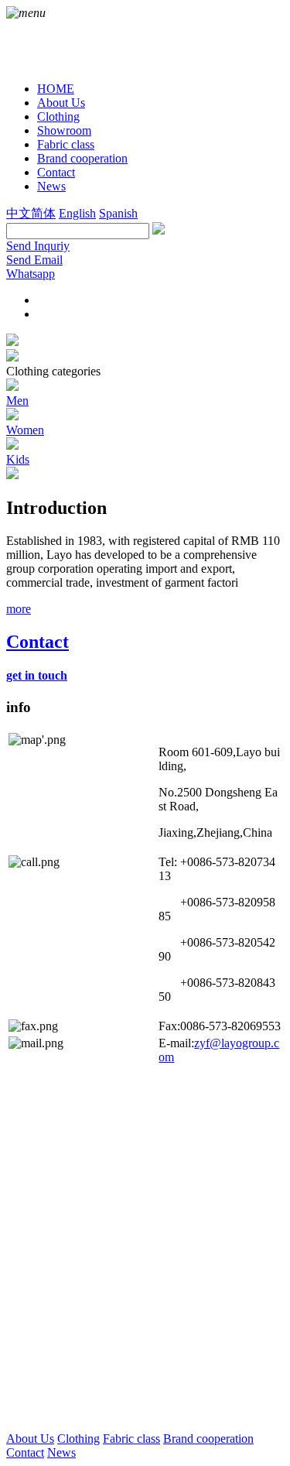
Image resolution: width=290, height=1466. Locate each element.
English (77, 213)
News (61, 1452)
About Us (30, 1438)
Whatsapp (30, 273)
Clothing (78, 1438)
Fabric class (131, 1438)
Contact (25, 1452)
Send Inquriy (38, 245)
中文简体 (31, 213)
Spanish (118, 213)
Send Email (34, 259)
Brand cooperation (208, 1438)
